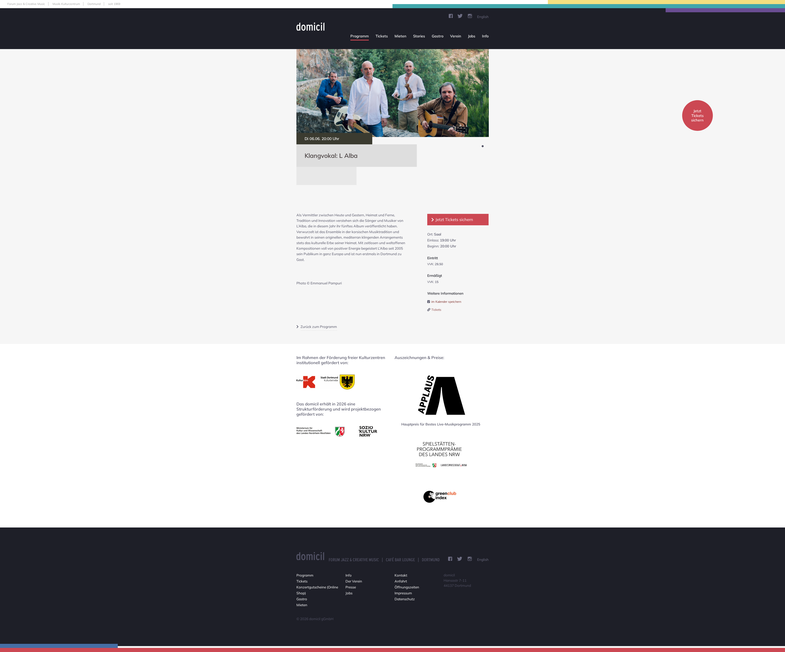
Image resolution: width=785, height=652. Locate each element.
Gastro (437, 36)
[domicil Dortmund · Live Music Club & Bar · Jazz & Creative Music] (312, 26)
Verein (455, 36)
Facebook (451, 16)
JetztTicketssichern (697, 115)
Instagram (469, 16)
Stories (419, 36)
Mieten (400, 36)
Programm (359, 36)
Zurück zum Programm (319, 326)
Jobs (471, 36)
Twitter (460, 16)
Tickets (382, 36)
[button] (483, 146)
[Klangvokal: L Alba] (392, 93)
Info (485, 36)
